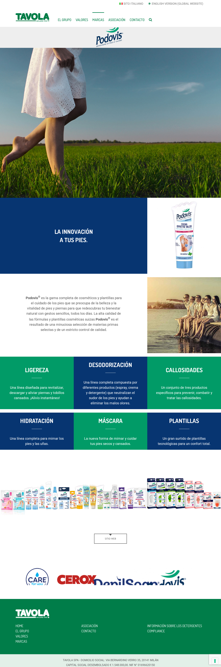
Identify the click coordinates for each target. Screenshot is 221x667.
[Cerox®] (77, 570)
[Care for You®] (37, 570)
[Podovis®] (166, 570)
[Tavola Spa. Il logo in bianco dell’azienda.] (32, 611)
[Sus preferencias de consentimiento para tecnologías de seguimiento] (215, 661)
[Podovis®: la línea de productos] (110, 455)
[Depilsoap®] (126, 570)
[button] (150, 19)
